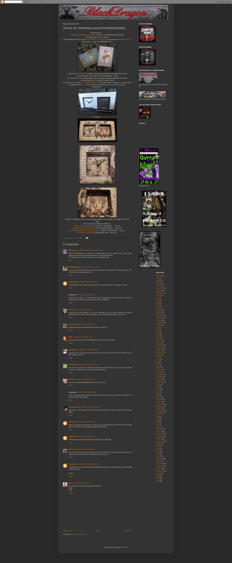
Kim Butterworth (74, 407)
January (158, 286)
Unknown (72, 422)
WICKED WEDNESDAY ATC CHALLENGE (85, 230)
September (159, 293)
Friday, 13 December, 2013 (94, 250)
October (158, 276)
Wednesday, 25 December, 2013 (88, 464)
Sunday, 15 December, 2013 (85, 379)
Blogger (124, 547)
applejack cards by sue (77, 250)
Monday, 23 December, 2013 (85, 449)
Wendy (71, 309)
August (158, 295)
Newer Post (67, 531)
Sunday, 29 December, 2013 (82, 483)
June (157, 278)
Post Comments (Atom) (79, 534)
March (158, 281)
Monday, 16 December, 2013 (90, 407)
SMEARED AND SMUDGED (86, 35)
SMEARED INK (81, 73)
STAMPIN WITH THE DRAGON (84, 228)
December (159, 315)
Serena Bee (73, 464)
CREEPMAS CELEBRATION (97, 39)
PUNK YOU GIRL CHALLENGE (85, 226)
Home (98, 531)
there (82, 85)
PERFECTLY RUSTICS (86, 233)
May (157, 303)
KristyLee (72, 449)
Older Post (127, 531)
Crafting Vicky (73, 364)
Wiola (70, 337)
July (157, 298)
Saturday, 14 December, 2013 (83, 337)
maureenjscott (74, 350)
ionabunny (72, 324)
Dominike (72, 379)
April (157, 305)
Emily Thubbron (74, 282)
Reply (70, 260)
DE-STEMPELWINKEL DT (90, 82)
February (159, 283)
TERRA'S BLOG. (126, 39)
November (159, 288)
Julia (70, 483)
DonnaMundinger (74, 267)
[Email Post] (86, 238)
